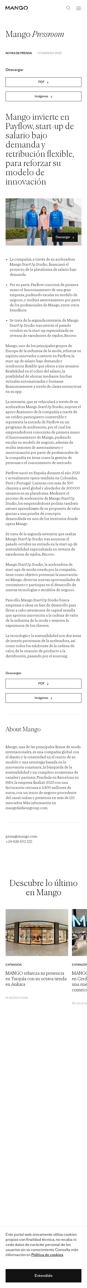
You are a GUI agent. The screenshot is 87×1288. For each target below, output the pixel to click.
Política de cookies (47, 1254)
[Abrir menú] (78, 8)
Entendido (43, 1275)
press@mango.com (21, 837)
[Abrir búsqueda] (68, 8)
